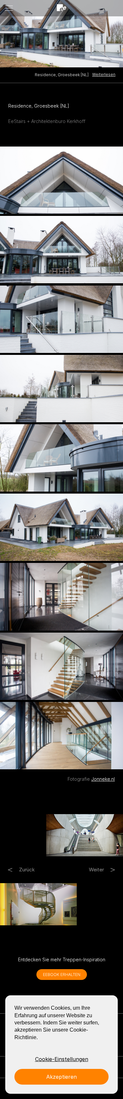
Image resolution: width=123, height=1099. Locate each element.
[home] (61, 8)
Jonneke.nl (103, 779)
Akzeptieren (61, 1076)
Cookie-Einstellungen (61, 1059)
